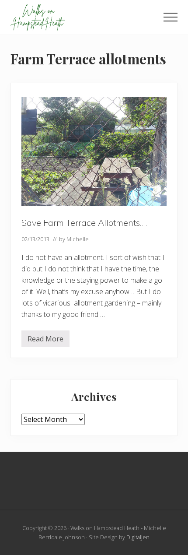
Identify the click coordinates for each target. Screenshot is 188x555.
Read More (45, 340)
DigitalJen (138, 537)
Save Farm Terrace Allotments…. (84, 222)
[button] (171, 17)
